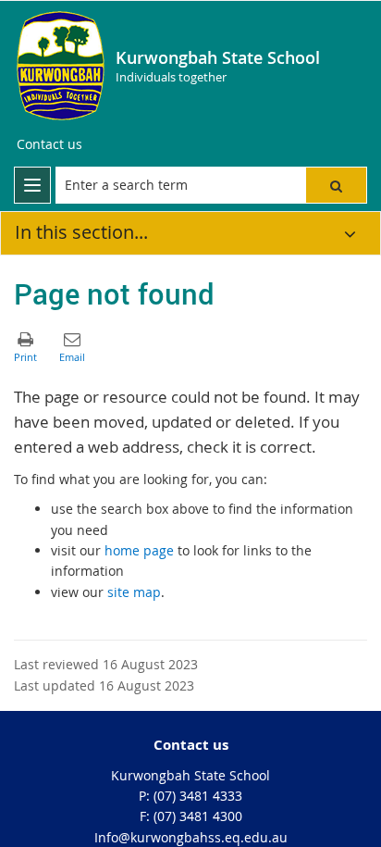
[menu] (32, 185)
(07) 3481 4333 (198, 795)
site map (134, 592)
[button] (336, 185)
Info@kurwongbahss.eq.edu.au (191, 837)
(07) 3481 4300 (198, 816)
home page (139, 550)
